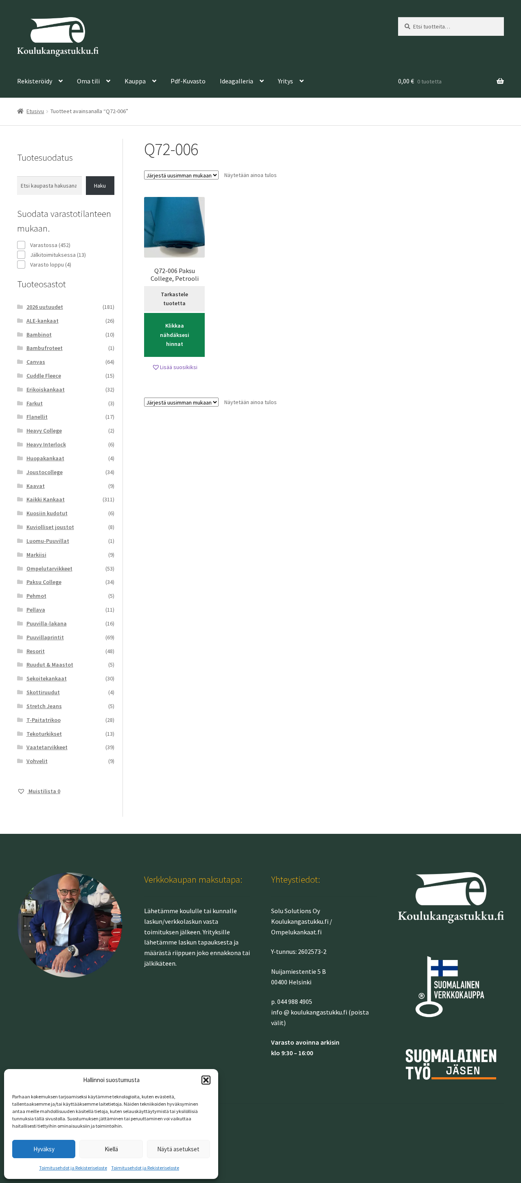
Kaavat (35, 486)
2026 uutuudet (44, 307)
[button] (206, 1080)
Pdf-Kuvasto (188, 81)
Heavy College (44, 430)
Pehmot (36, 595)
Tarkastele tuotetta (174, 299)
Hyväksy (44, 1149)
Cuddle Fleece (43, 375)
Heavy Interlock (46, 444)
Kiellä (111, 1149)
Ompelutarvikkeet (49, 568)
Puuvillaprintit (45, 637)
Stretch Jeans (44, 706)
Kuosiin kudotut (47, 513)
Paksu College (43, 582)
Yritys (285, 81)
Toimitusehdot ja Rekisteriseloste (73, 1168)
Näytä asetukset (178, 1149)
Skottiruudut (43, 692)
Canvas (35, 361)
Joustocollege (44, 472)
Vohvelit (37, 761)
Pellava (35, 609)
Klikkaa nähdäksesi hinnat (174, 335)
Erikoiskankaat (45, 389)
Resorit (35, 651)
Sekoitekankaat (46, 678)
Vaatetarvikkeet (47, 747)
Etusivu (35, 111)
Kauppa (135, 81)
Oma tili (88, 81)
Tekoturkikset (44, 733)
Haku (100, 185)
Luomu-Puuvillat (47, 540)
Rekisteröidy (34, 81)
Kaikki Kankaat (45, 499)
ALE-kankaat (42, 320)
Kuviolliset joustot (50, 527)
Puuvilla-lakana (46, 623)
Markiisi (36, 554)
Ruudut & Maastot (49, 664)
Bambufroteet (44, 348)
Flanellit (37, 416)
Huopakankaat (45, 458)
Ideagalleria (236, 81)
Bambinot (39, 334)
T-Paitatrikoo (43, 720)
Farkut (34, 403)
